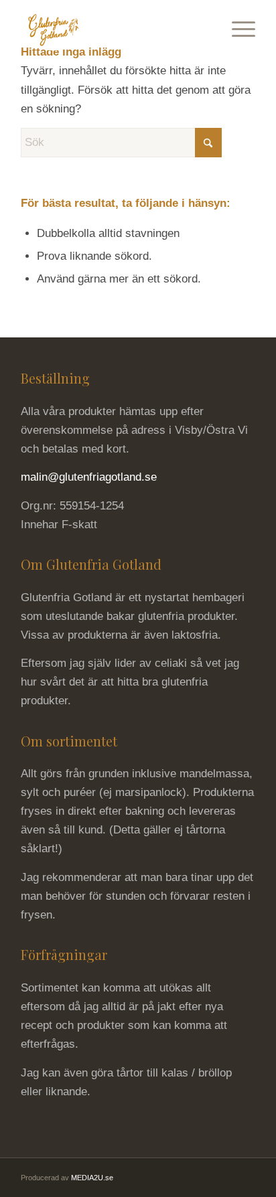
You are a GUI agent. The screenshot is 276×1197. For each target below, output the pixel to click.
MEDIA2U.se (92, 1178)
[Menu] (236, 27)
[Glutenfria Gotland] (114, 27)
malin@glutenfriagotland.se (89, 477)
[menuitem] (236, 27)
